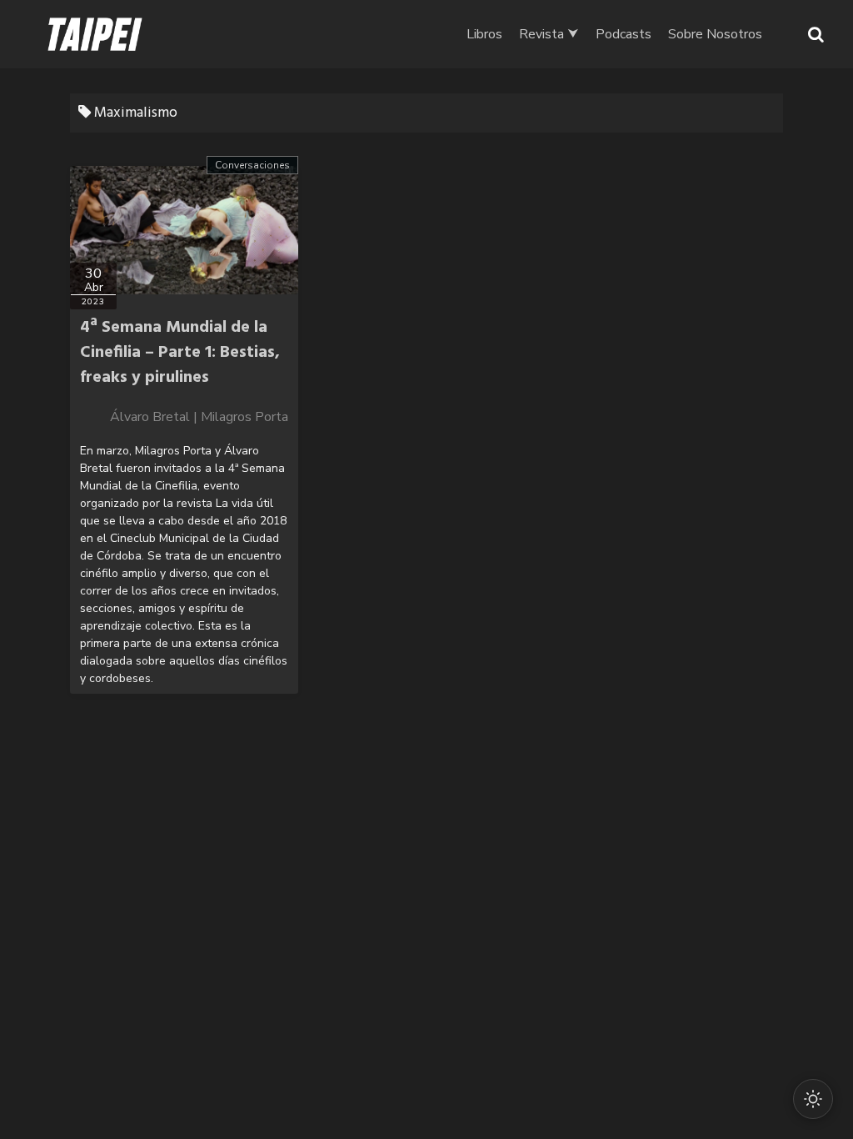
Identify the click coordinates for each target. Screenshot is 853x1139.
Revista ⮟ (549, 34)
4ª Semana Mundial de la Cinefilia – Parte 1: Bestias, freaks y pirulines (180, 352)
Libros (484, 34)
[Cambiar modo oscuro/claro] (813, 1099)
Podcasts (623, 34)
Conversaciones (252, 165)
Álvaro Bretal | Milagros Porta (199, 417)
